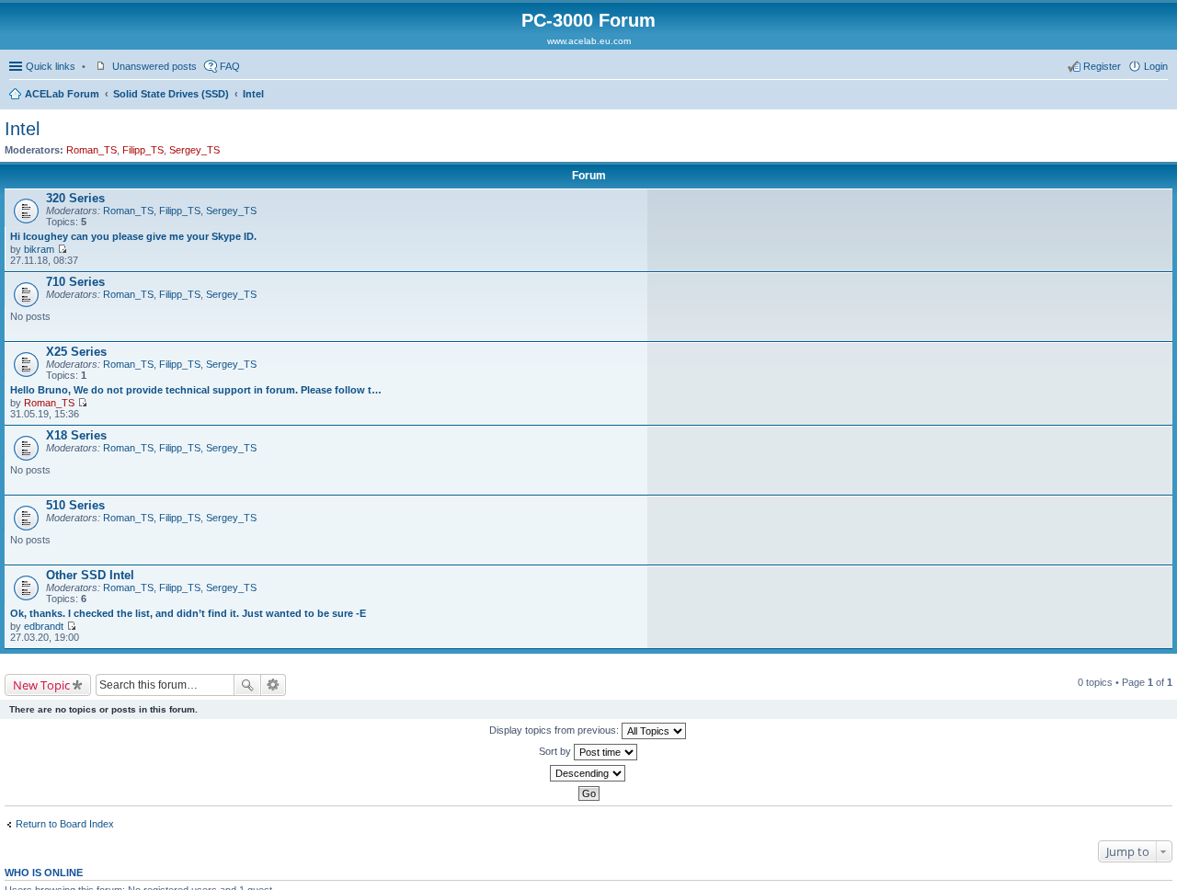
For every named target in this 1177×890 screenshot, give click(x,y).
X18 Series (76, 435)
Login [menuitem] (1156, 66)
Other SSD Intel (90, 575)
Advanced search (273, 685)
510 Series (75, 505)
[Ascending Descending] (588, 773)
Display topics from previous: (555, 730)
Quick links (50, 66)
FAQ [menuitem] (230, 66)
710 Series (75, 282)
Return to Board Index (65, 823)
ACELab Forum (62, 93)
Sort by (556, 751)
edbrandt (43, 626)
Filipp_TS (143, 149)
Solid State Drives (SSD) (171, 93)
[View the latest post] (62, 249)
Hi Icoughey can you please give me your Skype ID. (133, 236)
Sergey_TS (194, 149)
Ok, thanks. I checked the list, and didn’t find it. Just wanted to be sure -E (188, 613)
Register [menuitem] (1102, 66)
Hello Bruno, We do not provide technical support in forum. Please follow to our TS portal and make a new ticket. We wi (196, 389)
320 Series (75, 198)
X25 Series (76, 352)
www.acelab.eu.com (589, 41)
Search (247, 685)
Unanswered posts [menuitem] (154, 66)
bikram (39, 249)
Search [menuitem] (1160, 95)
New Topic (41, 685)
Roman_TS (91, 149)
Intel (253, 93)
